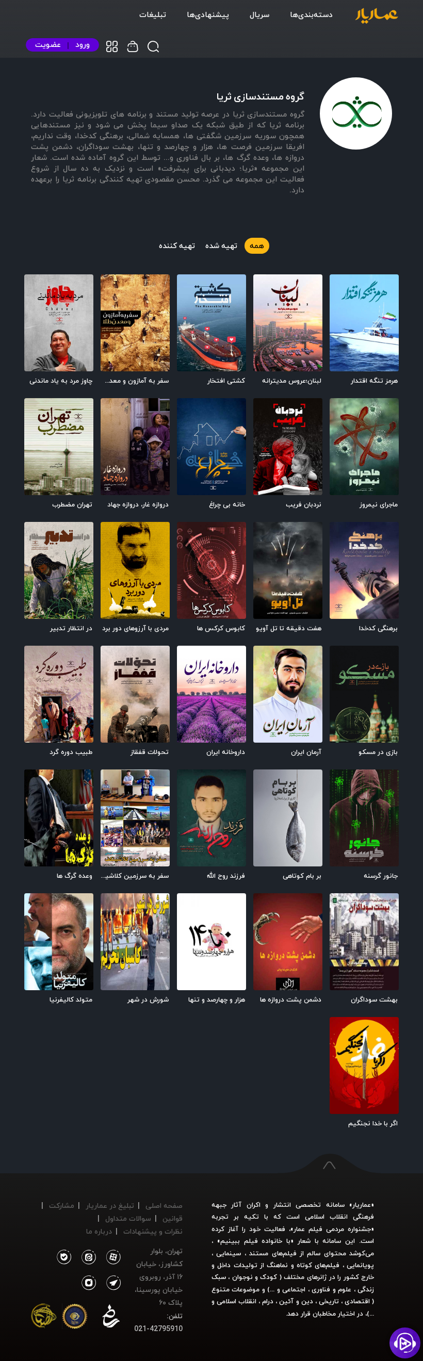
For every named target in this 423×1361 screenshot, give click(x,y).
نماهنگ (277, 1265)
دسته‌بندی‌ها (311, 14)
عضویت (48, 44)
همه (257, 245)
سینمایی (228, 1253)
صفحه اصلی (164, 1205)
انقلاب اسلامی (235, 1301)
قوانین (172, 1218)
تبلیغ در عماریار (110, 1205)
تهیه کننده (177, 245)
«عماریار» (361, 1204)
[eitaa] (86, 1257)
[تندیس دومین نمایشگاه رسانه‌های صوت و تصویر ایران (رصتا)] (44, 1318)
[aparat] (111, 1257)
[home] (376, 16)
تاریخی (329, 1301)
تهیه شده (221, 245)
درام (267, 1301)
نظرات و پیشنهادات (153, 1231)
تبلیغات (152, 14)
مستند (258, 1253)
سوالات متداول (128, 1218)
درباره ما (99, 1231)
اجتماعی (292, 1289)
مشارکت (61, 1205)
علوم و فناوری (331, 1289)
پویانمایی (360, 1265)
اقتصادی (357, 1301)
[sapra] (75, 1318)
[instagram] (89, 1283)
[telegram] (111, 1283)
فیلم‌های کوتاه (318, 1265)
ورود (82, 44)
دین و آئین (296, 1301)
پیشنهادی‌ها (208, 14)
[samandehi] (111, 1318)
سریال (259, 14)
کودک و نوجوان (255, 1277)
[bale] (64, 1257)
